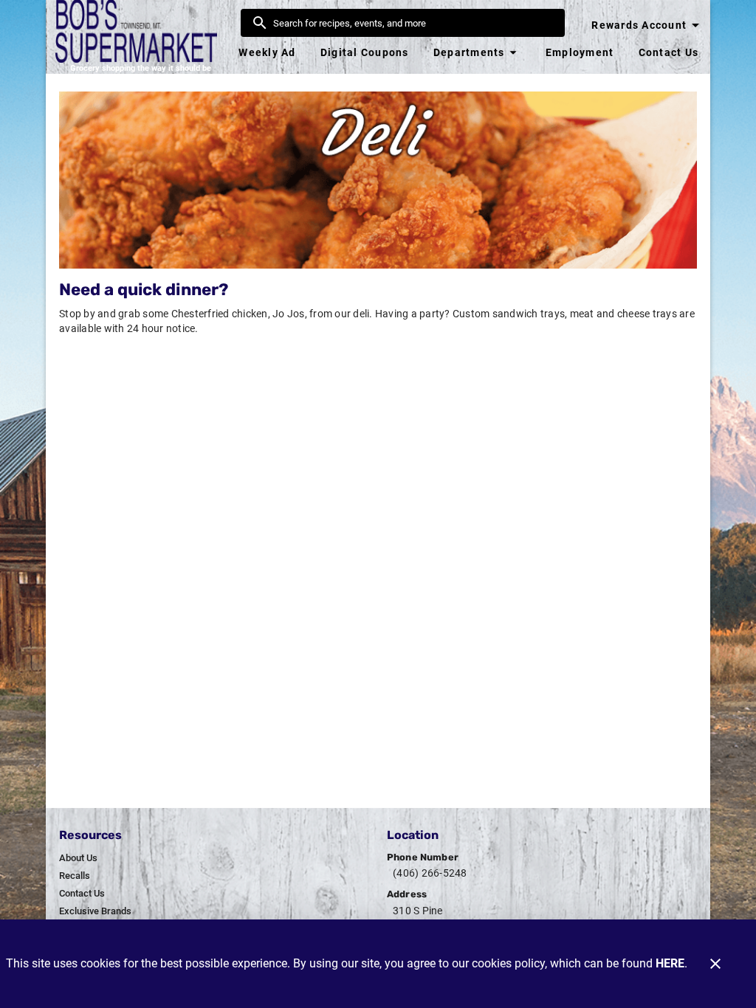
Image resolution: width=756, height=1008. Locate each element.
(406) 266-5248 (430, 873)
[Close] (715, 963)
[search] (413, 22)
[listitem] (78, 858)
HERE (670, 963)
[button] (477, 52)
